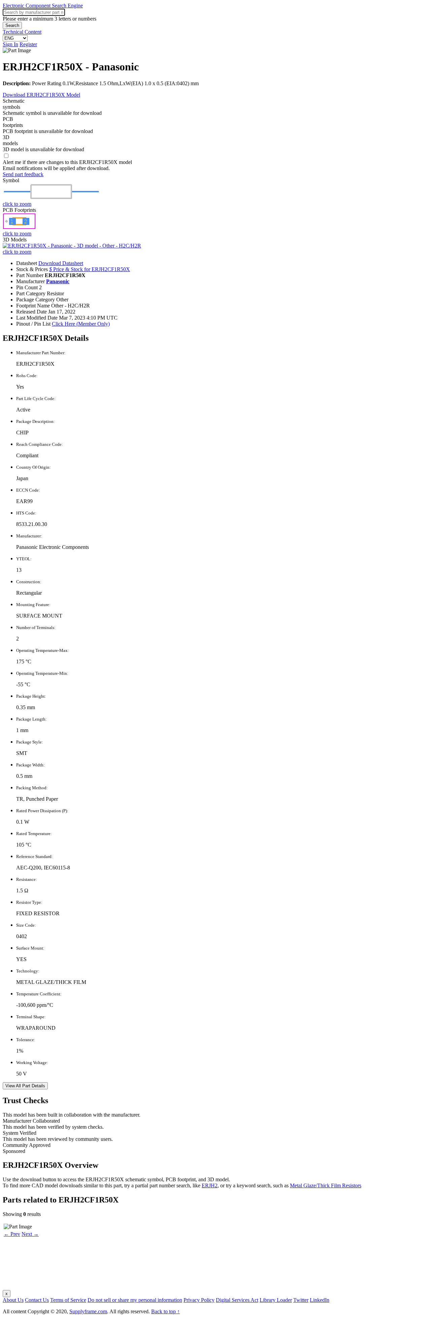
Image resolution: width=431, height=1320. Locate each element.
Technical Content (22, 32)
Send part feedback (23, 174)
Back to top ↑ (165, 1311)
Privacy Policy (199, 1300)
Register (28, 44)
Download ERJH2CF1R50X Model (41, 95)
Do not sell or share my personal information (135, 1300)
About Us (13, 1300)
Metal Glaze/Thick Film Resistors (325, 1185)
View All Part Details (25, 1085)
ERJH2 (210, 1185)
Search (12, 25)
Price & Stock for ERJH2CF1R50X (89, 269)
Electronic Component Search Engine (43, 5)
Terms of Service (68, 1300)
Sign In (10, 44)
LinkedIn (319, 1300)
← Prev (12, 1234)
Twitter (300, 1300)
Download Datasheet (60, 263)
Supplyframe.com (88, 1311)
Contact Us (37, 1300)
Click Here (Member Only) (81, 324)
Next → (30, 1234)
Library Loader (276, 1300)
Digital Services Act (237, 1300)
